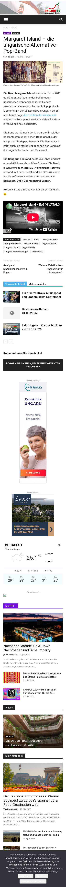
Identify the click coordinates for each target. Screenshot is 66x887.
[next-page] (11, 342)
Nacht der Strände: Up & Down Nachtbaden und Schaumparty (26, 648)
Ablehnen (42, 876)
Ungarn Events (31, 243)
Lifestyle (16, 33)
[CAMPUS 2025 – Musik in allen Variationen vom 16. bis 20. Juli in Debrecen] (11, 694)
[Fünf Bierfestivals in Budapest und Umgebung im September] (11, 297)
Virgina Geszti (10, 809)
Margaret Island (50, 239)
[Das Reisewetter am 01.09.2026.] (11, 313)
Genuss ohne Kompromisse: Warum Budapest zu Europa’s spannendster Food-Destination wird (31, 800)
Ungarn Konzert (49, 243)
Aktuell (14, 27)
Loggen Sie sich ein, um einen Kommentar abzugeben (33, 365)
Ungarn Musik (28, 247)
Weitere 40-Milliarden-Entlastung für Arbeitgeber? (50, 269)
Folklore (26, 239)
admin (11, 56)
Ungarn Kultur (11, 247)
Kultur (36, 239)
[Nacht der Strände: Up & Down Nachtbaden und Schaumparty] (33, 627)
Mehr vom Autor (37, 284)
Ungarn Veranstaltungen (16, 251)
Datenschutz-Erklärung (33, 881)
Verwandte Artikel (15, 284)
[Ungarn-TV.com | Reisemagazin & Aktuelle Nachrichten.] (33, 7)
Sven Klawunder (13, 745)
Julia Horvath (10, 654)
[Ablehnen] (61, 868)
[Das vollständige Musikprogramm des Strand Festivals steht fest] (11, 678)
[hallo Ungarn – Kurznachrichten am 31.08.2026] (11, 329)
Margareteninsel (13, 243)
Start (5, 27)
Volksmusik (37, 251)
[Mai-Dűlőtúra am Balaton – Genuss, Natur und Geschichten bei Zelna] (11, 836)
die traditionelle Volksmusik (39, 115)
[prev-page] (5, 342)
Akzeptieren (25, 876)
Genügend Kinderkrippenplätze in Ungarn (15, 269)
